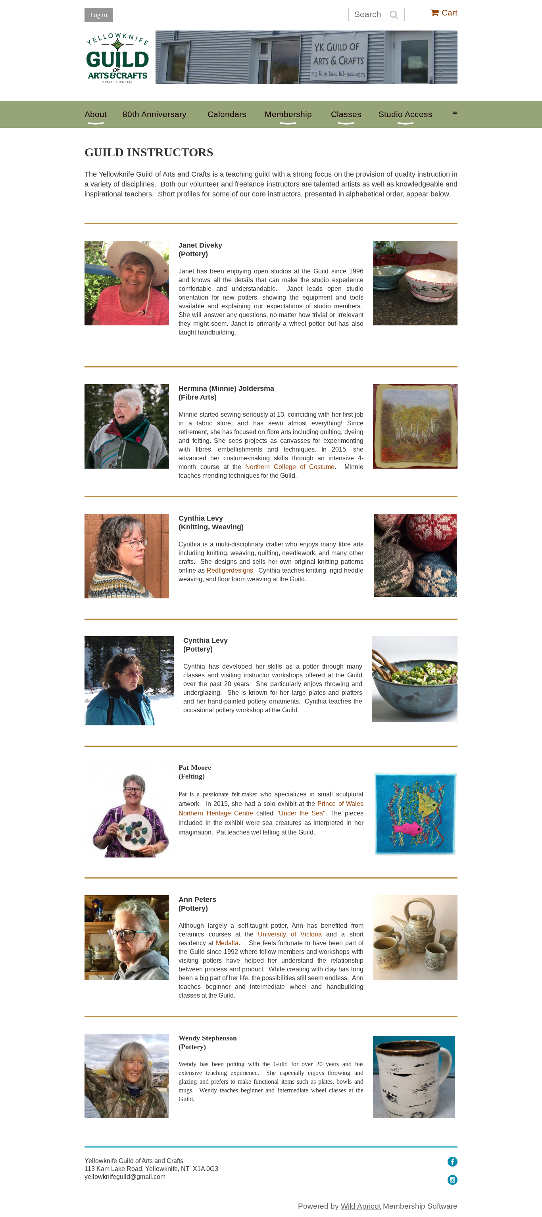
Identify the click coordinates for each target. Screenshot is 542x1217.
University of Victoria (290, 934)
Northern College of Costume (289, 466)
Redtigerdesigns (230, 570)
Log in (98, 15)
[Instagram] (452, 1180)
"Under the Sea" (301, 813)
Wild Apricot (361, 1206)
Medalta (227, 943)
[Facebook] (452, 1162)
